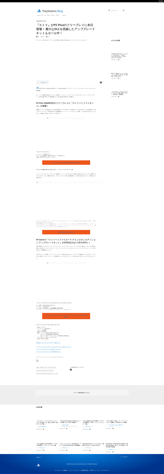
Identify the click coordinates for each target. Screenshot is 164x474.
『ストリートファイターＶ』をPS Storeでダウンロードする (66, 162)
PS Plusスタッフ (88, 447)
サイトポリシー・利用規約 (61, 470)
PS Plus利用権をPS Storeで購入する (66, 232)
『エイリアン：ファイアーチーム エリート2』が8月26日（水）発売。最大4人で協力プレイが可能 (47, 422)
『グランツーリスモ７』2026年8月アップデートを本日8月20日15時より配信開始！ (70, 444)
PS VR (48, 15)
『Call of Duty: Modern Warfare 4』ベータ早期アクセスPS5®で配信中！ (70, 421)
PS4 (45, 15)
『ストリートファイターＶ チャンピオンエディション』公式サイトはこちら (53, 347)
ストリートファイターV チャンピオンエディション (45, 373)
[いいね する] (118, 59)
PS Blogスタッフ (44, 82)
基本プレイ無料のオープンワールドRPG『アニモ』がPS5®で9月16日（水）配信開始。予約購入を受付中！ (119, 75)
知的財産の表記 (84, 470)
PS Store (53, 15)
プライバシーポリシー (74, 470)
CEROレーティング (94, 470)
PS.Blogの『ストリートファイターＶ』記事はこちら (48, 342)
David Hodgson (65, 425)
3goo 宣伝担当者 (42, 426)
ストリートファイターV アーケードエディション (45, 370)
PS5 (42, 15)
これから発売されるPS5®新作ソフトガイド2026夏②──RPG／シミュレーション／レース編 (93, 422)
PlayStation (52, 11)
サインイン (114, 10)
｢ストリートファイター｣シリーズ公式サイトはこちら (48, 349)
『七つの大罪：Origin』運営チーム (116, 425)
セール (56, 373)
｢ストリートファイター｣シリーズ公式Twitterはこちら (48, 351)
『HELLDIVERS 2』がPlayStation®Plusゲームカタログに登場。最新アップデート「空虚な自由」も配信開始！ (119, 93)
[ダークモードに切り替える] (109, 10)
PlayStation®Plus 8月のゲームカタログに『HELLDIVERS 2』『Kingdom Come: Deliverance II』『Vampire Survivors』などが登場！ (119, 55)
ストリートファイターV (51, 367)
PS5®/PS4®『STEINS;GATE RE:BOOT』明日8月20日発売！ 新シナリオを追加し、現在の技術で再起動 (117, 445)
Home (38, 15)
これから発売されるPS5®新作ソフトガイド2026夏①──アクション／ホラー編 (47, 444)
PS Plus (57, 15)
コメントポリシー (105, 470)
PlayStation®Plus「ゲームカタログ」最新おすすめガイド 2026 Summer (93, 444)
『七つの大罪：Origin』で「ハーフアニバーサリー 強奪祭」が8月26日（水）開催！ (117, 421)
